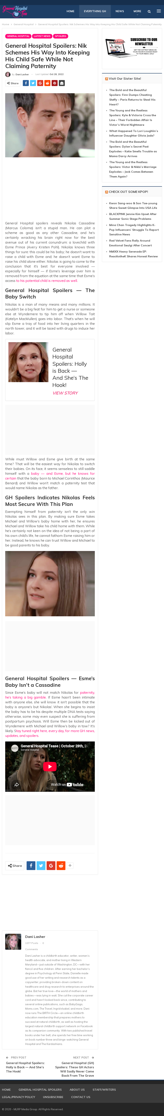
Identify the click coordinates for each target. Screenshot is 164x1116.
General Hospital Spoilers (40, 1089)
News (120, 11)
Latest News (42, 36)
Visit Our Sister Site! (125, 78)
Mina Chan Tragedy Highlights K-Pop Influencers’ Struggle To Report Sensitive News (134, 229)
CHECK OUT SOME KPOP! (128, 192)
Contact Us (80, 1097)
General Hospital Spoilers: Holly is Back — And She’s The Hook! (25, 1067)
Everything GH (95, 11)
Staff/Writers (104, 1089)
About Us (77, 1089)
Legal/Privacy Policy (18, 1097)
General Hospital (18, 36)
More (137, 11)
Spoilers (60, 36)
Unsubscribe (53, 1097)
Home (70, 11)
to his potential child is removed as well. (47, 281)
